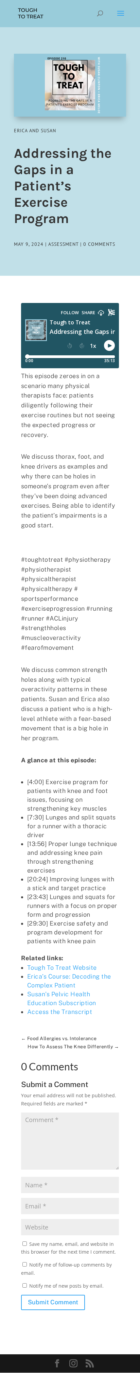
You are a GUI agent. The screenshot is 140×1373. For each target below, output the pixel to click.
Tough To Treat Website (62, 967)
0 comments (99, 244)
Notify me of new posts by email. (66, 1286)
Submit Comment (53, 1302)
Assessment (63, 244)
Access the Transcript (59, 1011)
